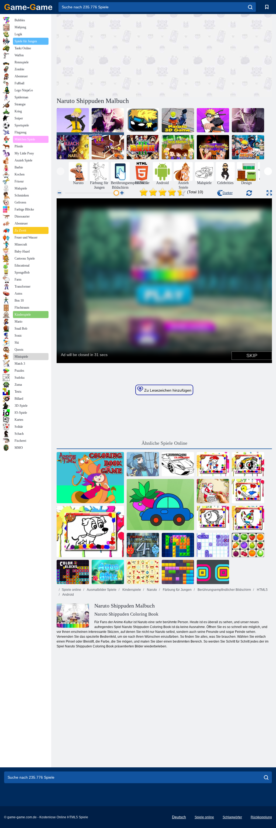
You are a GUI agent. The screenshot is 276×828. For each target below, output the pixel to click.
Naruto (151, 590)
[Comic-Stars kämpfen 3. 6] (213, 147)
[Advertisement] (110, 54)
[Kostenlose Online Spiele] (28, 7)
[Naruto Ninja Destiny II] (248, 147)
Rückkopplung (261, 817)
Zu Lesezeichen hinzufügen (167, 390)
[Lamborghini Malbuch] (178, 464)
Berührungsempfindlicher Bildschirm (224, 590)
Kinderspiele (131, 590)
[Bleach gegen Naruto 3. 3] (73, 147)
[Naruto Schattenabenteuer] (143, 120)
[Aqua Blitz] (108, 572)
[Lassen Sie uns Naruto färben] (213, 120)
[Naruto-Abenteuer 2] (178, 147)
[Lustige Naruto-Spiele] (248, 120)
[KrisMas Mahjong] (143, 572)
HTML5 (262, 590)
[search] (250, 7)
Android (68, 594)
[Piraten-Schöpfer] (143, 464)
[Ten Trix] (178, 545)
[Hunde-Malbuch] (90, 531)
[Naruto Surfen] (108, 120)
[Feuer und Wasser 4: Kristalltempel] (143, 545)
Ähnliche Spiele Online (164, 443)
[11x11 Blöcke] (178, 572)
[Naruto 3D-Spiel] (178, 120)
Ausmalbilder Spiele (101, 590)
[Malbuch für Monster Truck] (248, 464)
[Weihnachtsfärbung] (213, 491)
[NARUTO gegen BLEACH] (108, 147)
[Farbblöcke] (73, 572)
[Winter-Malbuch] (213, 464)
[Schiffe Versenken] (213, 545)
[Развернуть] (269, 192)
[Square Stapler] (213, 572)
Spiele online (71, 590)
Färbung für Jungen (177, 590)
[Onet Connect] (248, 545)
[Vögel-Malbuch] (248, 491)
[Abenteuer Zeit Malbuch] (90, 477)
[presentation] (60, 171)
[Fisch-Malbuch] (213, 518)
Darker (228, 193)
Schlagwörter (232, 817)
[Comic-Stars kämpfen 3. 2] (143, 147)
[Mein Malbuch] (160, 504)
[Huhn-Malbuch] (248, 518)
